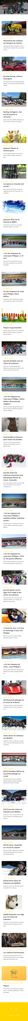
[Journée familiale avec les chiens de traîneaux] (14, 348)
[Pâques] (14, 973)
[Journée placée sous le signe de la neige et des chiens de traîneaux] (14, 577)
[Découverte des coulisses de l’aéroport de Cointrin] (14, 28)
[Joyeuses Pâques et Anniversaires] (14, 136)
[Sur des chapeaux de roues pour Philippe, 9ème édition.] (14, 279)
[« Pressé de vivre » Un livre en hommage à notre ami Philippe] (14, 615)
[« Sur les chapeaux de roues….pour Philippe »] (14, 652)
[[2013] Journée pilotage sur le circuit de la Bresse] (14, 687)
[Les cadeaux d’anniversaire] (14, 940)
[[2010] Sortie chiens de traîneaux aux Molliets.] (14, 868)
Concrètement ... (7, 733)
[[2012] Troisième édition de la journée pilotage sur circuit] (14, 759)
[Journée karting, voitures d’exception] (14, 64)
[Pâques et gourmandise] (14, 315)
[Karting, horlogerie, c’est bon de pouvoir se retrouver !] (14, 99)
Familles (11, 38)
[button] (26, 2)
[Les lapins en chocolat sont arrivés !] (14, 171)
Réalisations (11, 697)
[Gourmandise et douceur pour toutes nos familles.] (14, 424)
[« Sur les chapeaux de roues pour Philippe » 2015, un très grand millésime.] (14, 541)
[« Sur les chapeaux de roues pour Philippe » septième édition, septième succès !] (14, 501)
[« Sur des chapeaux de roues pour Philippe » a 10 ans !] (14, 241)
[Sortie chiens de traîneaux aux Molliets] (14, 723)
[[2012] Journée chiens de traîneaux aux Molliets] (14, 797)
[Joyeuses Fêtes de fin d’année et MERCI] (14, 207)
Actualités (5, 38)
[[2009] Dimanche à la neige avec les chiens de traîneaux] (14, 902)
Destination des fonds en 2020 (10, 950)
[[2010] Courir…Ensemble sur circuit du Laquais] (14, 832)
